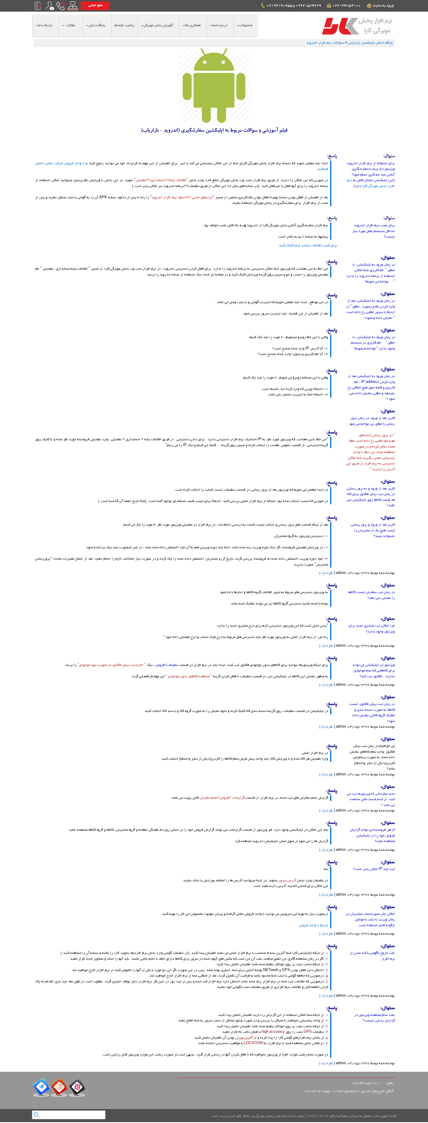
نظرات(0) (326, 573)
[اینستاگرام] (59, 1089)
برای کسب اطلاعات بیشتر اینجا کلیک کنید (308, 245)
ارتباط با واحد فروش (313, 925)
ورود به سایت (384, 6)
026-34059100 (347, 6)
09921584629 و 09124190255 (294, 6)
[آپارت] (76, 1089)
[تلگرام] (41, 1089)
